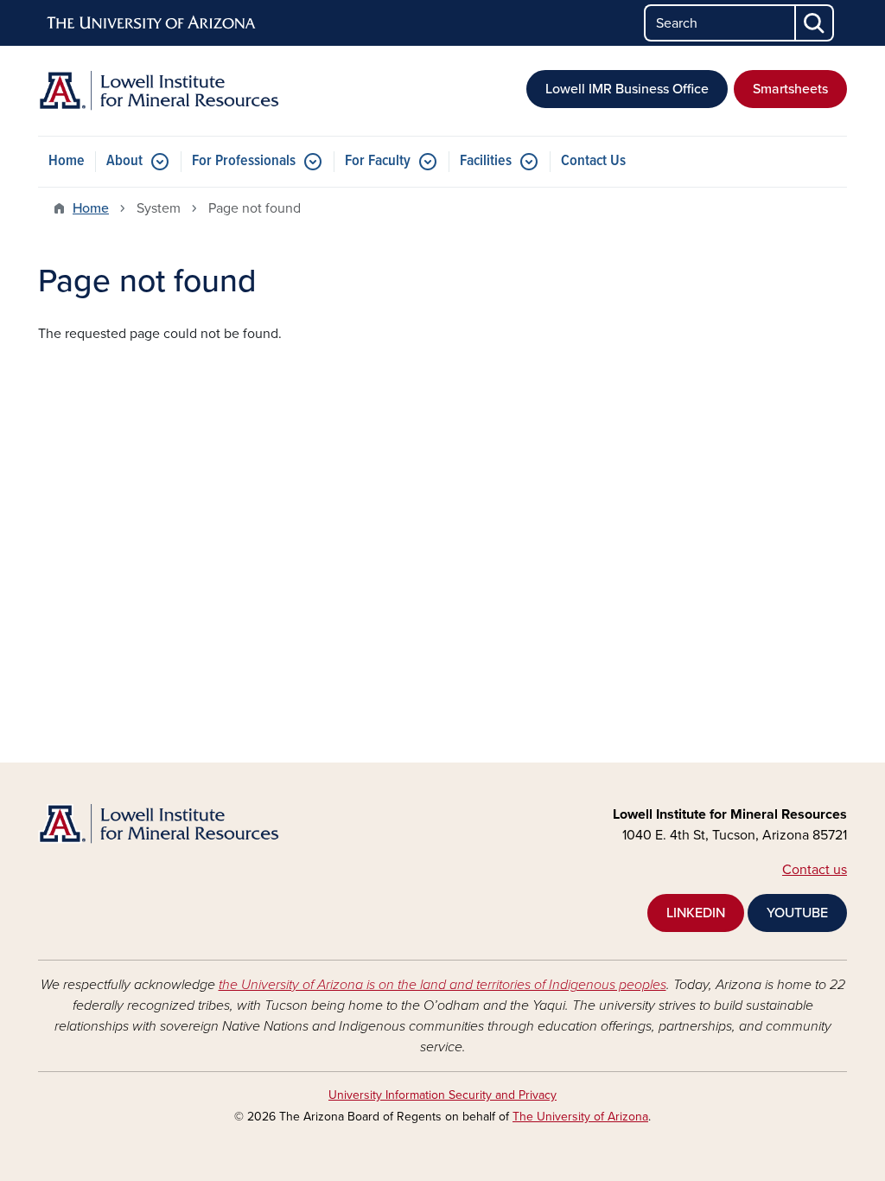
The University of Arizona (580, 1116)
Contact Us (593, 161)
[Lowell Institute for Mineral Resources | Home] (166, 91)
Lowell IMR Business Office (627, 89)
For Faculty (378, 161)
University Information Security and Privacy (442, 1095)
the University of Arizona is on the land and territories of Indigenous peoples (442, 984)
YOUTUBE (797, 913)
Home (66, 161)
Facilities (486, 161)
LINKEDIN (695, 913)
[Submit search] (815, 22)
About (124, 161)
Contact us (814, 869)
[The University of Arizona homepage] (152, 23)
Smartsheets (790, 89)
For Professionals (244, 161)
